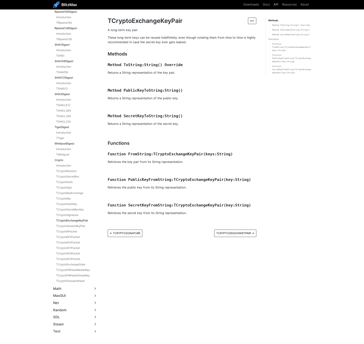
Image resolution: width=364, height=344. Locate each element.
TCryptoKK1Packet (68, 236)
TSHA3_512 (63, 105)
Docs (266, 4)
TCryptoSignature (67, 215)
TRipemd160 (64, 22)
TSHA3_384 (63, 110)
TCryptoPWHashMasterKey (73, 269)
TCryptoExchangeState (70, 264)
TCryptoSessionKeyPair (70, 226)
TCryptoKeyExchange (69, 193)
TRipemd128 (64, 39)
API (276, 4)
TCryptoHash (64, 182)
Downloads (251, 4)
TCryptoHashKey (66, 204)
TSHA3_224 (63, 121)
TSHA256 (62, 72)
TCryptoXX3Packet (68, 258)
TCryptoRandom (66, 171)
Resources (289, 4)
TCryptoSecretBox (67, 176)
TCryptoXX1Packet (68, 247)
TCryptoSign (64, 187)
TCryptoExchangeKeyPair (72, 220)
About (304, 4)
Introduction (63, 17)
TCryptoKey (63, 198)
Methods (273, 20)
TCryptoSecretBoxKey (70, 209)
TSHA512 (62, 88)
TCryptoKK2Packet (68, 242)
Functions (273, 39)
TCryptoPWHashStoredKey (73, 275)
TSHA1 (60, 55)
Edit (252, 21)
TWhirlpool (62, 154)
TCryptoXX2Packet (68, 253)
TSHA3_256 (63, 116)
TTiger (60, 138)
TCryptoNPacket (66, 231)
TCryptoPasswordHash (70, 280)
